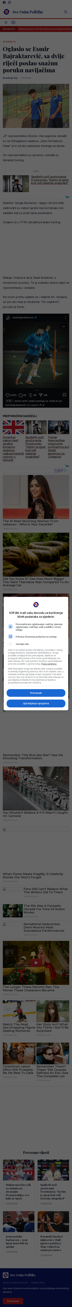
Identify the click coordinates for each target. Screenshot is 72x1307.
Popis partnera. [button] (49, 663)
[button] (36, 644)
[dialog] (36, 653)
